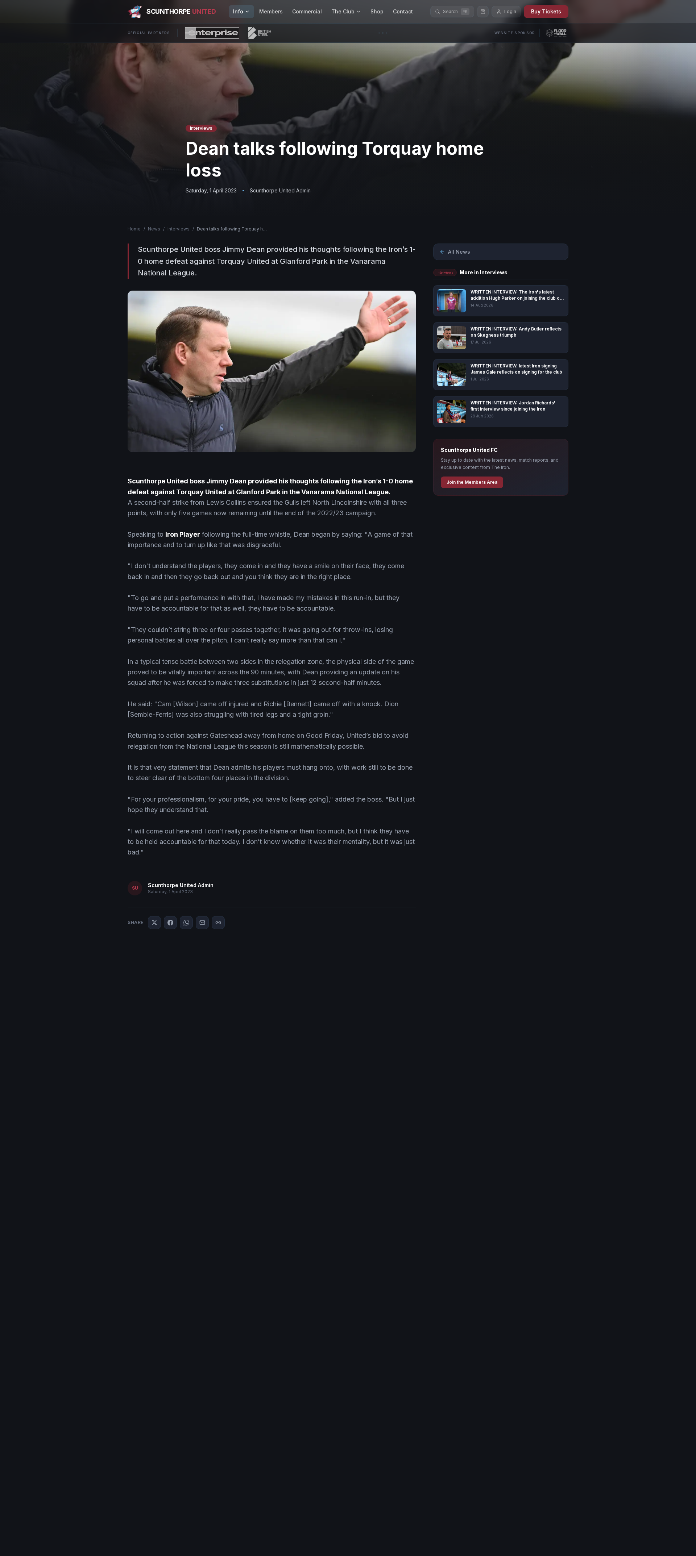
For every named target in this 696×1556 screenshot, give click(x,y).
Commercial (307, 11)
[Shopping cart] (483, 11)
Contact (403, 11)
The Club (343, 11)
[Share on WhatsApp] (186, 922)
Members (271, 11)
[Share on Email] (202, 922)
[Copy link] (218, 922)
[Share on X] (154, 922)
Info (238, 11)
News (154, 229)
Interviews (178, 229)
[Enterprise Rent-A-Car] (212, 33)
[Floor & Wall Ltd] (556, 33)
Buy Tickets (546, 11)
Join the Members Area (472, 482)
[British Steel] (259, 33)
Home (134, 229)
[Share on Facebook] (170, 922)
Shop (377, 11)
